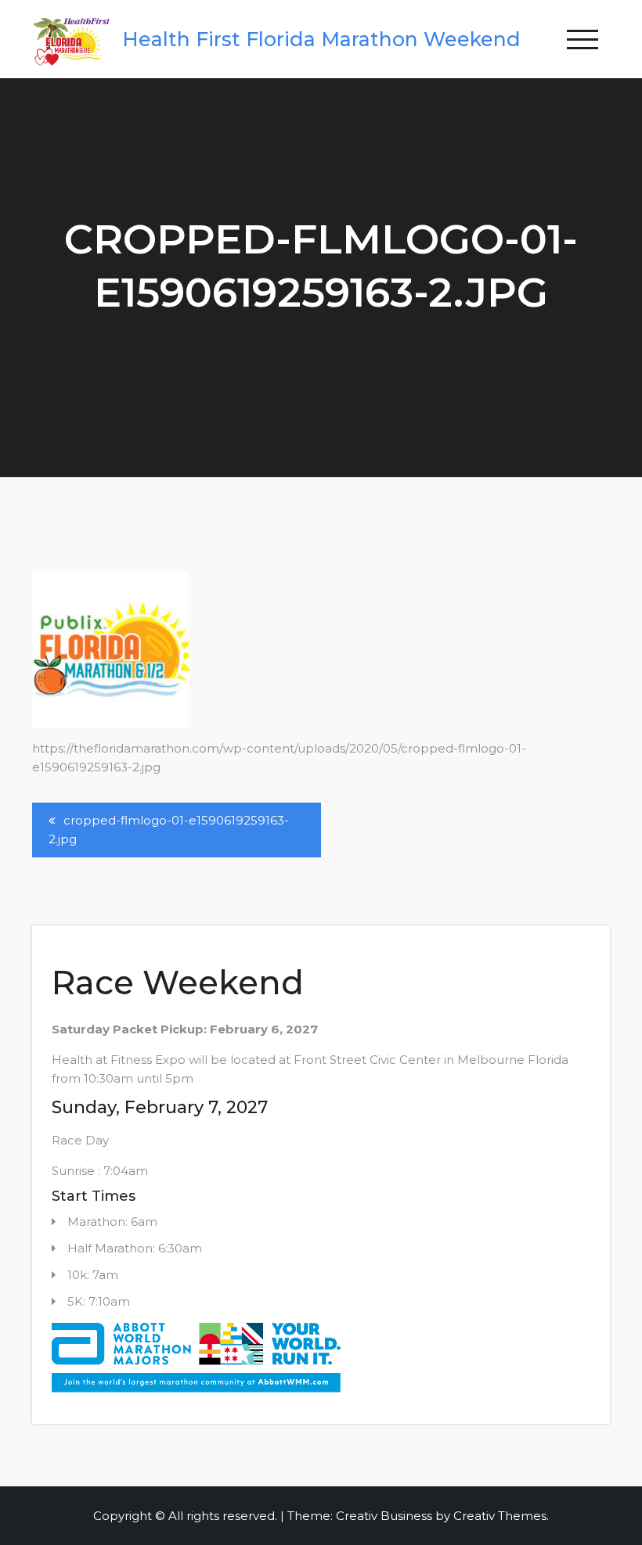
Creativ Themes (499, 1515)
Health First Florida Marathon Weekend (321, 39)
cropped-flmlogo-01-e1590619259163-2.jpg (169, 829)
